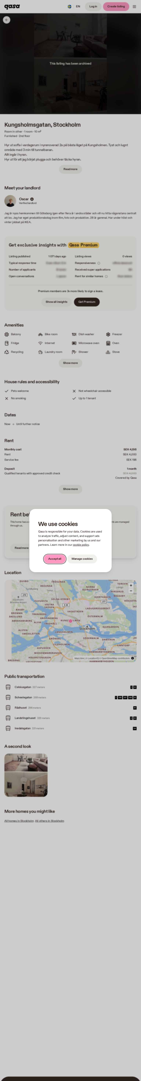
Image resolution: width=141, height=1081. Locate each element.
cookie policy (81, 545)
